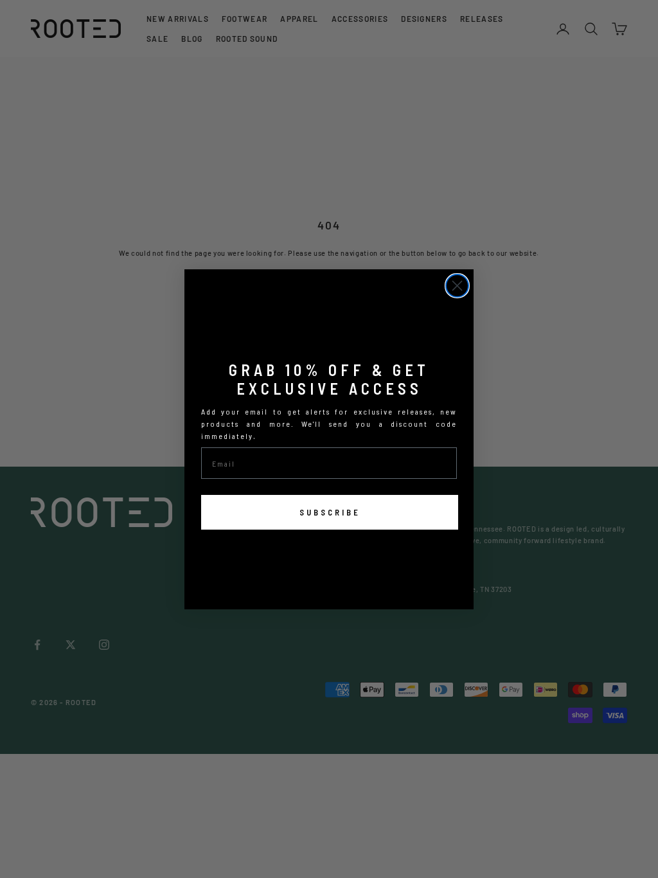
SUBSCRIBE (329, 512)
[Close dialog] (457, 285)
